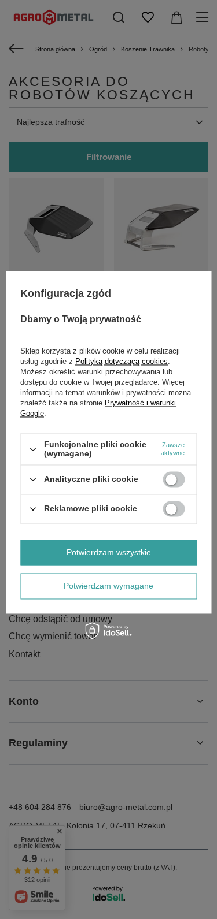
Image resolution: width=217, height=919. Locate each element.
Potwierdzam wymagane (108, 585)
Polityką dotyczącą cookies (121, 362)
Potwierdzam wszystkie (109, 552)
